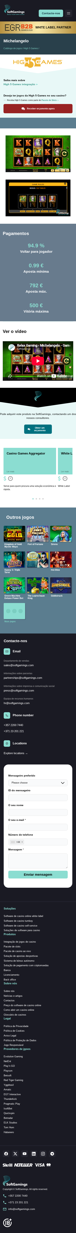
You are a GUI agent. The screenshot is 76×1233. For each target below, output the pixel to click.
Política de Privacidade (16, 1026)
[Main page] (16, 10)
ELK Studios (10, 1122)
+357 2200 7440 (13, 725)
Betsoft (7, 1075)
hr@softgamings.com (17, 703)
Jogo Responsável (13, 1045)
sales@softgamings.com (19, 665)
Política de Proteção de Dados (20, 1040)
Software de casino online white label (23, 916)
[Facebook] (6, 1153)
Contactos (9, 1000)
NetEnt (7, 1061)
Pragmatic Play (12, 1103)
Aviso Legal (10, 1035)
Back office (10, 979)
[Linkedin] (33, 1153)
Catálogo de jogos (13, 48)
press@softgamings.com (19, 690)
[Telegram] (52, 1153)
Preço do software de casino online (22, 1005)
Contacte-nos (51, 13)
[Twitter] (15, 1153)
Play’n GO (9, 1066)
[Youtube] (24, 1153)
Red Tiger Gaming (13, 1080)
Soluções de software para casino (22, 930)
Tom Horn (9, 1127)
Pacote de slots (12, 946)
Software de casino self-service (20, 925)
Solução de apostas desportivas (21, 956)
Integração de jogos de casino (20, 941)
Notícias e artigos (13, 995)
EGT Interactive (12, 1094)
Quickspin (9, 1113)
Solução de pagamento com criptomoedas (26, 965)
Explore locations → (16, 753)
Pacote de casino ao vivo (17, 951)
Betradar (8, 1118)
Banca (7, 970)
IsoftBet (8, 1108)
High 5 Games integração (19, 84)
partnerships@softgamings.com (23, 677)
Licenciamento (11, 974)
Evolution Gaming (13, 1056)
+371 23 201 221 (14, 731)
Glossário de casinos (15, 1014)
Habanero (9, 1132)
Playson (8, 1070)
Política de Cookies (14, 1030)
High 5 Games (31, 48)
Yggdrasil (9, 1085)
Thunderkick (10, 1099)
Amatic (7, 1089)
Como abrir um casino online (19, 1010)
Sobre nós (9, 991)
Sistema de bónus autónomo (19, 960)
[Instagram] (43, 1153)
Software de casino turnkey (18, 920)
